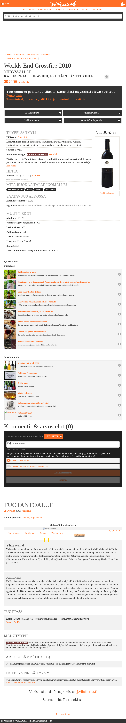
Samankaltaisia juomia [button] (91, 120)
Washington (57, 533)
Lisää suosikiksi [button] (32, 113)
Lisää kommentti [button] (32, 120)
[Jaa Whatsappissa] (10, 82)
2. (45, 539)
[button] (6, 4)
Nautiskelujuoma (15, 190)
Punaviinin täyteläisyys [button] (106, 76)
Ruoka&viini (73, 9)
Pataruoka (50, 190)
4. (47, 529)
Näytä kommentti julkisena (20, 460)
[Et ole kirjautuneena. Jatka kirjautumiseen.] (123, 4)
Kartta (85, 9)
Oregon (43, 533)
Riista (29, 190)
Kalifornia (45, 55)
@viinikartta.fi (86, 692)
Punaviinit (14, 95)
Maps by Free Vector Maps (115, 530)
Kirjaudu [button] (52, 436)
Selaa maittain (44, 9)
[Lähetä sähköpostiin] (6, 82)
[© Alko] (107, 163)
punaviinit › (20, 55)
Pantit (35, 176)
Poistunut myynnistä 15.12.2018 (21, 58)
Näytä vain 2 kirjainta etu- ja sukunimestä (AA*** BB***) (30, 466)
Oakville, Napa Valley (32, 517)
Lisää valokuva (107, 193)
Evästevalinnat (63, 714)
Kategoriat (59, 9)
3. (45, 532)
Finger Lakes (14, 533)
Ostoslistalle (23, 82)
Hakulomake (29, 9)
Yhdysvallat (32, 55)
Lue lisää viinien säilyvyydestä (20, 682)
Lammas (38, 190)
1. (75, 532)
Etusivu (8, 55)
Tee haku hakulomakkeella (39, 721)
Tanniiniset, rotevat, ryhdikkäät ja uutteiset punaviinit (45, 99)
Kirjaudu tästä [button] (92, 113)
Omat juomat (97, 9)
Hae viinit (53, 154)
